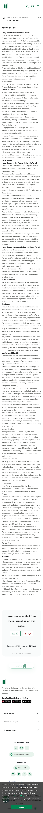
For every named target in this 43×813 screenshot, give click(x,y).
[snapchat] (29, 774)
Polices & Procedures (20, 17)
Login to (19, 665)
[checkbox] (15, 633)
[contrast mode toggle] (16, 748)
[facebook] (24, 774)
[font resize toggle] (21, 748)
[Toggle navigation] (38, 6)
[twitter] (18, 774)
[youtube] (13, 774)
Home (8, 17)
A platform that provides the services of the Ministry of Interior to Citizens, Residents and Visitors (20, 690)
